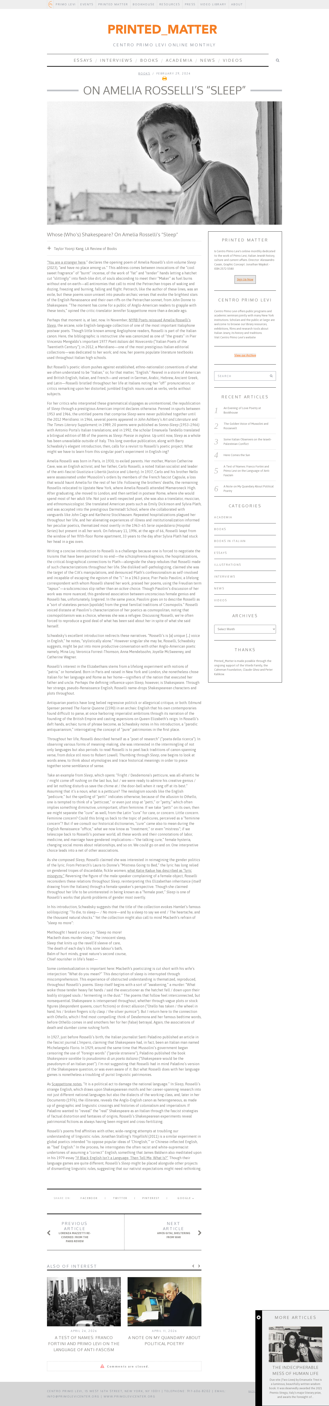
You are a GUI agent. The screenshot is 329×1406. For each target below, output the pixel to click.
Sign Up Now (245, 279)
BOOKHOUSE (144, 4)
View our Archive (245, 355)
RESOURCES (169, 4)
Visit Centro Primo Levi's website (235, 337)
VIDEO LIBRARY (213, 4)
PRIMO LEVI (66, 4)
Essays (83, 60)
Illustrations (227, 564)
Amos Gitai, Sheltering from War (173, 1230)
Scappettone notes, (67, 1084)
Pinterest (151, 1198)
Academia (179, 60)
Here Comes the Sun (237, 455)
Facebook (89, 1198)
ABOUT (237, 4)
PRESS (190, 4)
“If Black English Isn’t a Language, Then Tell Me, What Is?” (121, 1158)
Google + (185, 1198)
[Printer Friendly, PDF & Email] (164, 79)
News (207, 60)
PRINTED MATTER (113, 4)
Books (149, 60)
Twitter (120, 1198)
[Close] (259, 1317)
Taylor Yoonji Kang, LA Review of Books (85, 249)
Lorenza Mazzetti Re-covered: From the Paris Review (75, 1232)
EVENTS (86, 4)
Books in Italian (230, 541)
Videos (233, 60)
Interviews (116, 60)
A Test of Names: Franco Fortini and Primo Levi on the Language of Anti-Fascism (84, 1343)
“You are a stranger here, (66, 262)
